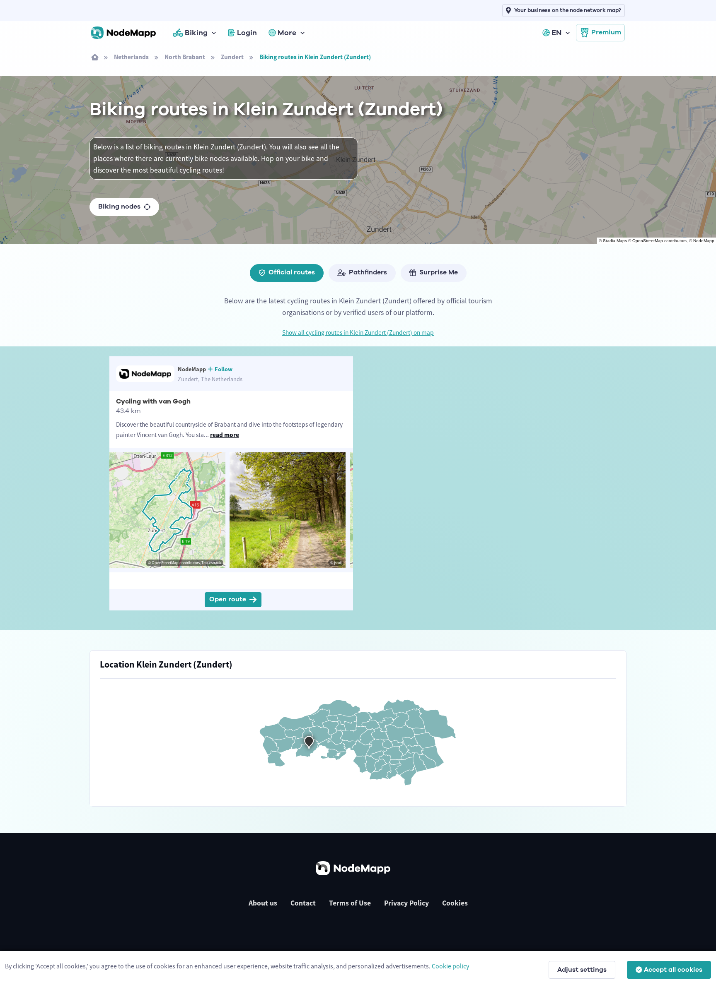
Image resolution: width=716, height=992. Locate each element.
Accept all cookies (673, 969)
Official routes (291, 272)
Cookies (455, 903)
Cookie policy (450, 966)
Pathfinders (368, 272)
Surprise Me (438, 272)
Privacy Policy (406, 903)
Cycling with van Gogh (153, 401)
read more (224, 435)
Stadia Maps (615, 240)
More (287, 33)
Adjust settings (582, 969)
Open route (227, 599)
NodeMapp (703, 240)
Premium (606, 32)
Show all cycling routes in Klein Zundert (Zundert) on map (358, 332)
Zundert (232, 57)
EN (556, 33)
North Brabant (184, 57)
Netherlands (131, 57)
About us (263, 903)
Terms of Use (350, 903)
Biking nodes (119, 206)
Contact (303, 903)
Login (247, 33)
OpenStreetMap (647, 240)
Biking (196, 33)
